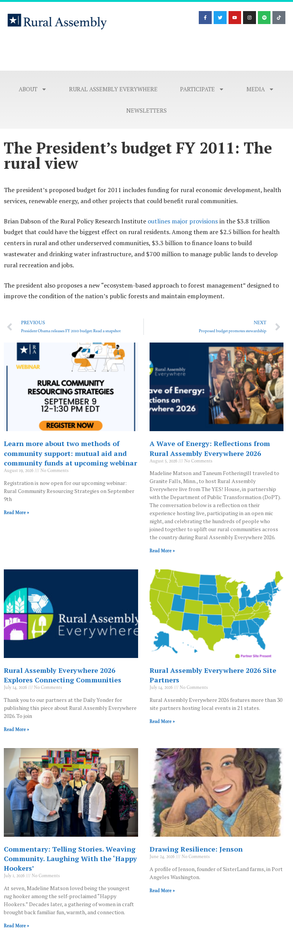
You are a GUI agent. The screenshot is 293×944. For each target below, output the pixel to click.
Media (255, 89)
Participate (197, 89)
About (28, 89)
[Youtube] (235, 17)
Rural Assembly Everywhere (113, 89)
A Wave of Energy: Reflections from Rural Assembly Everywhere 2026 (210, 448)
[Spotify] (264, 17)
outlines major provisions (183, 221)
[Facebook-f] (205, 17)
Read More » (16, 512)
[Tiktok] (278, 17)
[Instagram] (249, 17)
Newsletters (146, 110)
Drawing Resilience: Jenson (196, 848)
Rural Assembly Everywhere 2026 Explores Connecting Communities (62, 675)
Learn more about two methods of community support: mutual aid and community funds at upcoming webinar (70, 453)
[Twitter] (220, 17)
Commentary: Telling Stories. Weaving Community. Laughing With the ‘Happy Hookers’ (70, 858)
